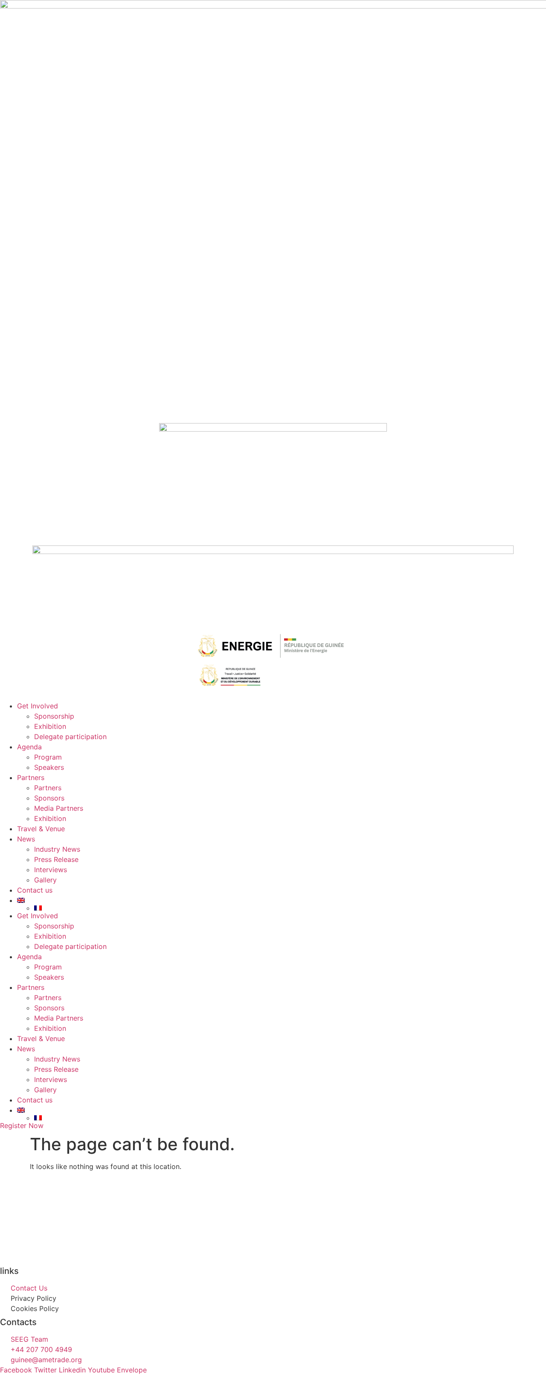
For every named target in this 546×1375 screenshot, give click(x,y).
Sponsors (49, 798)
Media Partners (58, 808)
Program (48, 757)
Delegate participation (70, 736)
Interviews (50, 869)
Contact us (34, 890)
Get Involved (37, 706)
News (26, 839)
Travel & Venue (41, 828)
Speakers (49, 767)
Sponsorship (54, 716)
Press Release (56, 859)
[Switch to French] (290, 908)
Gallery (45, 880)
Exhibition (50, 726)
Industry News (57, 849)
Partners (30, 777)
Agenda (29, 747)
